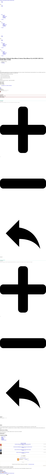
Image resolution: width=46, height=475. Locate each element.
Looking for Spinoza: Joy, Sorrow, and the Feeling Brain (22, 452)
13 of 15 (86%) (26, 459)
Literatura (4, 23)
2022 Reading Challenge (23, 457)
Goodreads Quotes (44, 465)
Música (4, 52)
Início (2, 1)
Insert (7, 474)
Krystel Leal (5, 472)
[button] (23, 4)
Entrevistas (4, 25)
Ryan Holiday (23, 447)
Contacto (2, 19)
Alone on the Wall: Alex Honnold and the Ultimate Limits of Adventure (23, 449)
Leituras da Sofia (23, 443)
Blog (2, 14)
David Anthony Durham (31, 464)
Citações (23, 462)
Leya (5, 85)
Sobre (2, 6)
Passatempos (4, 17)
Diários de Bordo (5, 16)
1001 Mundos (3, 85)
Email (0, 469)
